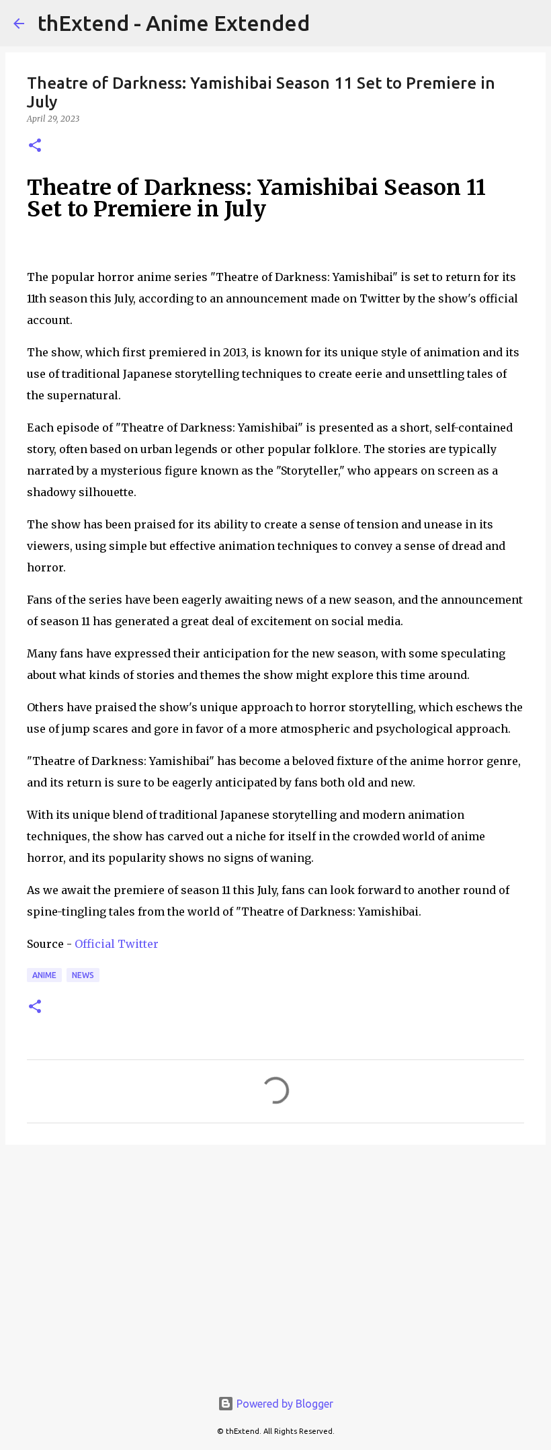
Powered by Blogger (283, 1404)
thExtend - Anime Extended (174, 23)
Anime (44, 975)
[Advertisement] (275, 1259)
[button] (35, 146)
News (83, 975)
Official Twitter (117, 944)
